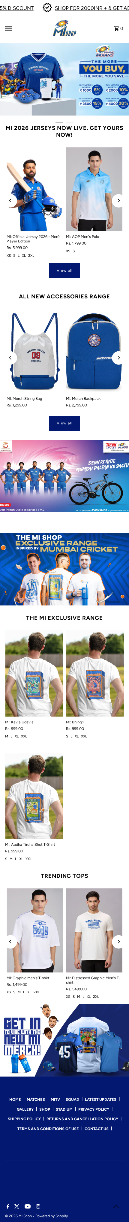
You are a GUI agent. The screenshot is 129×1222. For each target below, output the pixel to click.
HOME (15, 1099)
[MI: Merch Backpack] (94, 351)
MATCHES (36, 1099)
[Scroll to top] (116, 1206)
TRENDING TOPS (64, 875)
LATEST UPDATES (100, 1099)
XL (24, 255)
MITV (55, 1099)
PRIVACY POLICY (93, 1109)
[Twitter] (16, 1207)
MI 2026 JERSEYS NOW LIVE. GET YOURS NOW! (64, 131)
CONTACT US (97, 1129)
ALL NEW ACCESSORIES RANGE (64, 296)
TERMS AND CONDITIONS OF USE (48, 1129)
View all (65, 270)
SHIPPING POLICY (24, 1119)
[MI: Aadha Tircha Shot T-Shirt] (34, 796)
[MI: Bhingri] (95, 673)
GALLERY (25, 1109)
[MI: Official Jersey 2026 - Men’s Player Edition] (35, 189)
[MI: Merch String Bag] (35, 351)
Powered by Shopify (51, 1216)
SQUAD (72, 1099)
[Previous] (10, 200)
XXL (24, 736)
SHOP (44, 1109)
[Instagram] (37, 1207)
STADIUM (64, 1109)
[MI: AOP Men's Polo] (94, 189)
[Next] (118, 200)
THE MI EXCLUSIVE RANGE (64, 617)
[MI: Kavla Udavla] (34, 673)
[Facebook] (7, 1207)
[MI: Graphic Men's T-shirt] (35, 930)
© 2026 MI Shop (19, 1216)
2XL (31, 255)
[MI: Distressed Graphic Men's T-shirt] (94, 930)
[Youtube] (27, 1207)
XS (9, 255)
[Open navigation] (27, 28)
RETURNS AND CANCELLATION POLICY (82, 1119)
